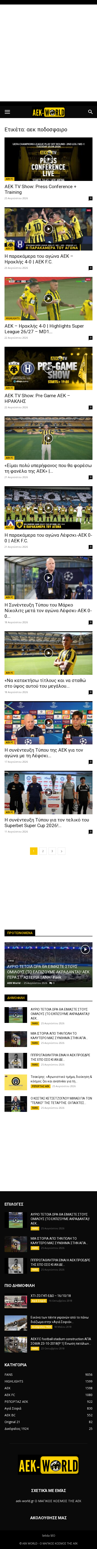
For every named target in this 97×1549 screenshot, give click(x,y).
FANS (35, 1023)
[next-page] (61, 851)
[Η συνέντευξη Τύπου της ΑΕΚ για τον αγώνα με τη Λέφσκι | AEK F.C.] (48, 723)
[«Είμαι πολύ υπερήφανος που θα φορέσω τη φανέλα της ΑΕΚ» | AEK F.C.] (48, 438)
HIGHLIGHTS (13, 318)
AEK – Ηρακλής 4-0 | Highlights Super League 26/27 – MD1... (44, 328)
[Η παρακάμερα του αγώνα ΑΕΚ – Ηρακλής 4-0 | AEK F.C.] (48, 229)
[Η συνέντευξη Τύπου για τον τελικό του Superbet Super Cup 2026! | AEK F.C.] (48, 792)
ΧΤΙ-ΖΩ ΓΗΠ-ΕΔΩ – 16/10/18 (51, 1296)
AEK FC (9, 178)
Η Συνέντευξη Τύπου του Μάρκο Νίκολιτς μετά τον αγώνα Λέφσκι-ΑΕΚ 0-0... (48, 610)
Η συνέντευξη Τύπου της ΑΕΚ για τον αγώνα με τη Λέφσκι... (44, 752)
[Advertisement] (48, 53)
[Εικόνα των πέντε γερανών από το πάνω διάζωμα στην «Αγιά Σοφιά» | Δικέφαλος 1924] (16, 1323)
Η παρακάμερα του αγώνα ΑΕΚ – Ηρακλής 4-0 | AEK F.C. (39, 259)
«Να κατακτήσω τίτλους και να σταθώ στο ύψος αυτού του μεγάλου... (45, 683)
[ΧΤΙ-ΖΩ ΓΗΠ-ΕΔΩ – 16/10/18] (16, 1301)
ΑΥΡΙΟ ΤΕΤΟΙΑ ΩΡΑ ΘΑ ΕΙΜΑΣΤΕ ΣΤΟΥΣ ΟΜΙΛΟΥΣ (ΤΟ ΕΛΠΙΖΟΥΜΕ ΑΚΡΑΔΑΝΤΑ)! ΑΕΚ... (60, 1014)
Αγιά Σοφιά (39, 1300)
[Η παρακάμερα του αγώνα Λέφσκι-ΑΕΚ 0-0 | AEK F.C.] (48, 508)
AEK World (14, 983)
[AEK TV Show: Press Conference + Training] (48, 159)
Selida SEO (48, 1536)
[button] (7, 112)
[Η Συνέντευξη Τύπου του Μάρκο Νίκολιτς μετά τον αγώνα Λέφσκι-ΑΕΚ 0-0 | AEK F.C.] (48, 577)
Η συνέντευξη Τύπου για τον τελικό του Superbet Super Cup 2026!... (47, 822)
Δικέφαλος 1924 (41, 1326)
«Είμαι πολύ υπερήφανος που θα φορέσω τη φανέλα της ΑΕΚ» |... (48, 468)
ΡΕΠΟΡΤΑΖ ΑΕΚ (40, 1086)
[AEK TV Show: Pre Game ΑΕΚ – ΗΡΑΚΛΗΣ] (48, 368)
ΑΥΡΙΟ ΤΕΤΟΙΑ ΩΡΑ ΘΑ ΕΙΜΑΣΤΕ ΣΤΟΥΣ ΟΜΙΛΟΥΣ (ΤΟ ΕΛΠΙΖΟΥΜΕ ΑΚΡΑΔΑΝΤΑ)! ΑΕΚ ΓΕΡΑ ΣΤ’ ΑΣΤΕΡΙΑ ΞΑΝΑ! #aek (48, 972)
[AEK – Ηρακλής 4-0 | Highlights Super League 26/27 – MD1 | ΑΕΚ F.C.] (48, 298)
